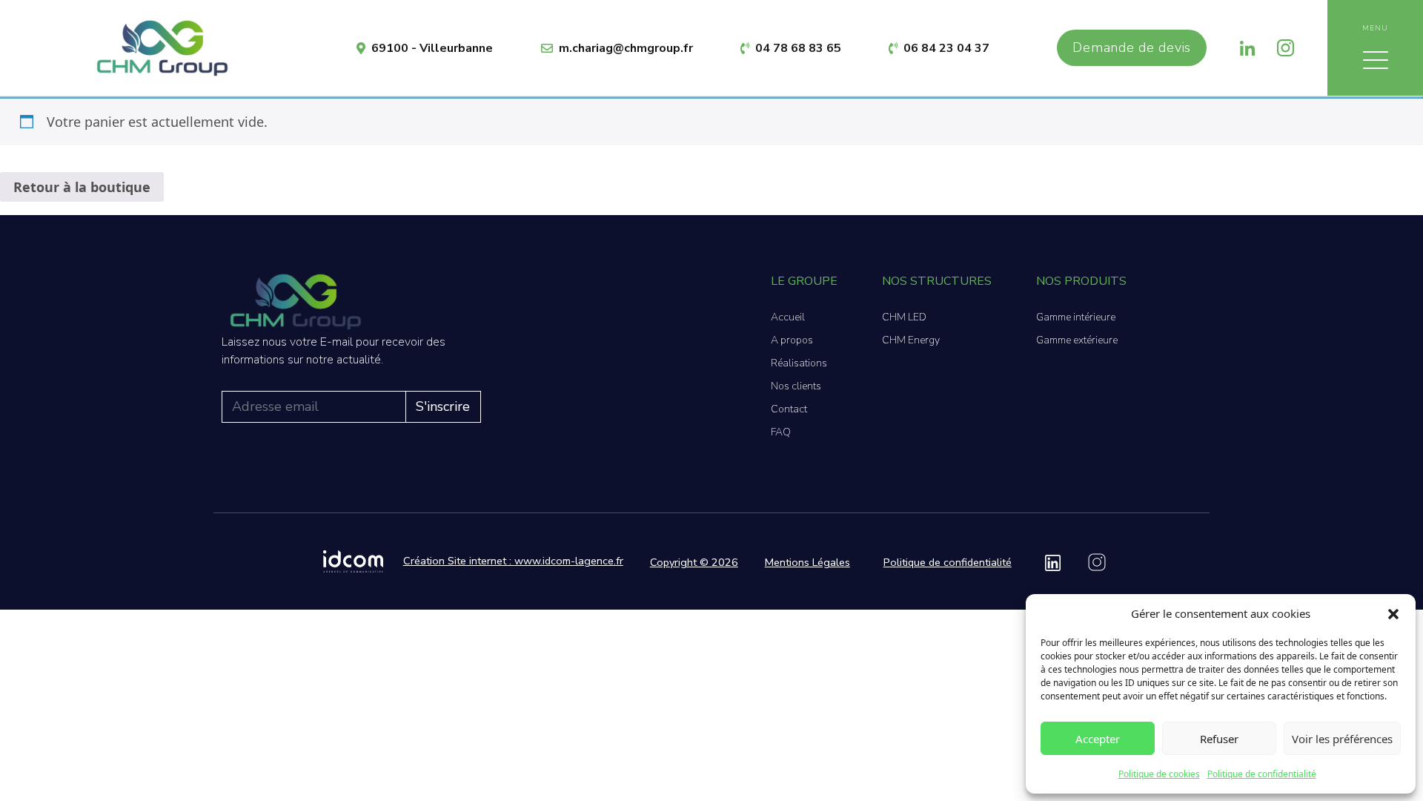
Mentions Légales (807, 562)
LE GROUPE (804, 281)
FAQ (781, 432)
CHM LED (904, 317)
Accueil (788, 317)
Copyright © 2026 (694, 562)
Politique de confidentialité (1261, 774)
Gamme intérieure (1075, 317)
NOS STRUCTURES (937, 281)
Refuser (1219, 738)
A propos (792, 340)
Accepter (1097, 738)
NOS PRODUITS (1081, 281)
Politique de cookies (1159, 774)
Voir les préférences (1342, 738)
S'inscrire (443, 406)
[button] (1393, 613)
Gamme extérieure (1077, 340)
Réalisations (799, 363)
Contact (789, 409)
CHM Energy (911, 340)
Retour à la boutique (81, 187)
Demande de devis (1131, 47)
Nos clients (796, 386)
